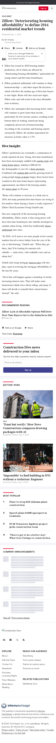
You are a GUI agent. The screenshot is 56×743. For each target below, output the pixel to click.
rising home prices (10, 164)
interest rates (35, 262)
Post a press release (21, 618)
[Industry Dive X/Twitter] (17, 640)
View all (6, 618)
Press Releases (8, 680)
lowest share (11, 188)
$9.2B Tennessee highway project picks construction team (28, 525)
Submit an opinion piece (34, 664)
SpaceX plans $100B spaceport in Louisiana (28, 514)
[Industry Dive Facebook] (10, 640)
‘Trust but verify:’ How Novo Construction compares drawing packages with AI (25, 428)
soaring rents (43, 160)
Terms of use (22, 730)
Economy (17, 333)
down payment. (37, 168)
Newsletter (7, 668)
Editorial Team (8, 660)
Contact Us (7, 664)
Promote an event (31, 668)
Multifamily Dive (30, 683)
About (5, 655)
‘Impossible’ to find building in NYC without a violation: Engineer (27, 477)
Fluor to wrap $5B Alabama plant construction (28, 503)
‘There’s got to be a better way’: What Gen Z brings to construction (29, 536)
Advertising (28, 655)
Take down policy (37, 730)
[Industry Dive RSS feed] (23, 640)
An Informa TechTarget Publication (28, 3)
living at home (22, 176)
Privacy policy (8, 730)
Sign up (43, 8)
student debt (23, 172)
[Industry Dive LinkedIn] (4, 640)
